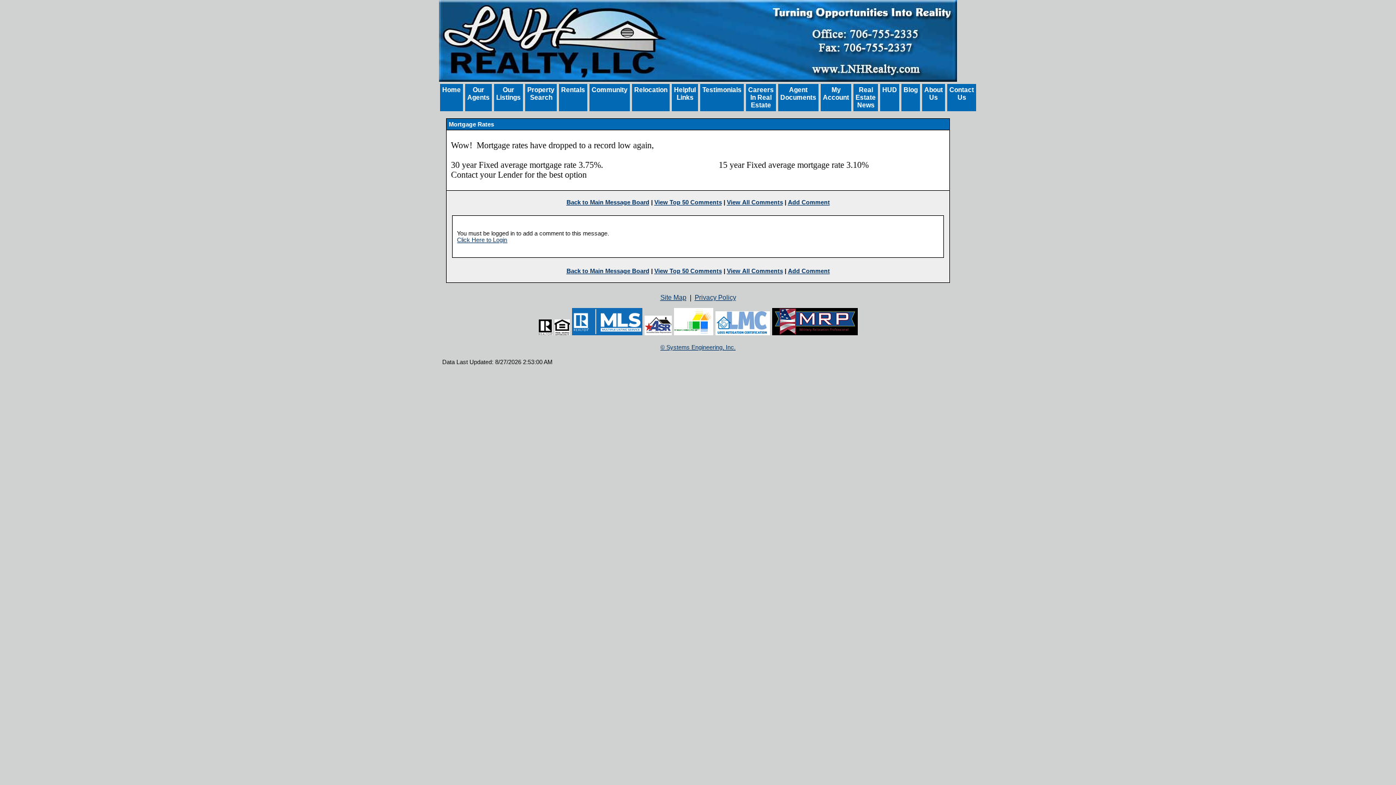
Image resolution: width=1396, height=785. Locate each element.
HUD (889, 90)
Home (451, 90)
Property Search (541, 93)
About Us (933, 93)
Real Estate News (866, 97)
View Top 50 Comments (688, 202)
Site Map (673, 297)
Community (610, 90)
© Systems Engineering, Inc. (698, 347)
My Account (836, 93)
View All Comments (755, 202)
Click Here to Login (482, 240)
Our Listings (508, 93)
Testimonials (722, 90)
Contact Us (961, 93)
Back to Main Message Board (608, 202)
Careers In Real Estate (761, 97)
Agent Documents (798, 93)
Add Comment (809, 202)
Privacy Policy (715, 297)
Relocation (650, 90)
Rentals (573, 90)
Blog (911, 90)
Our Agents (478, 93)
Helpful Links (685, 93)
